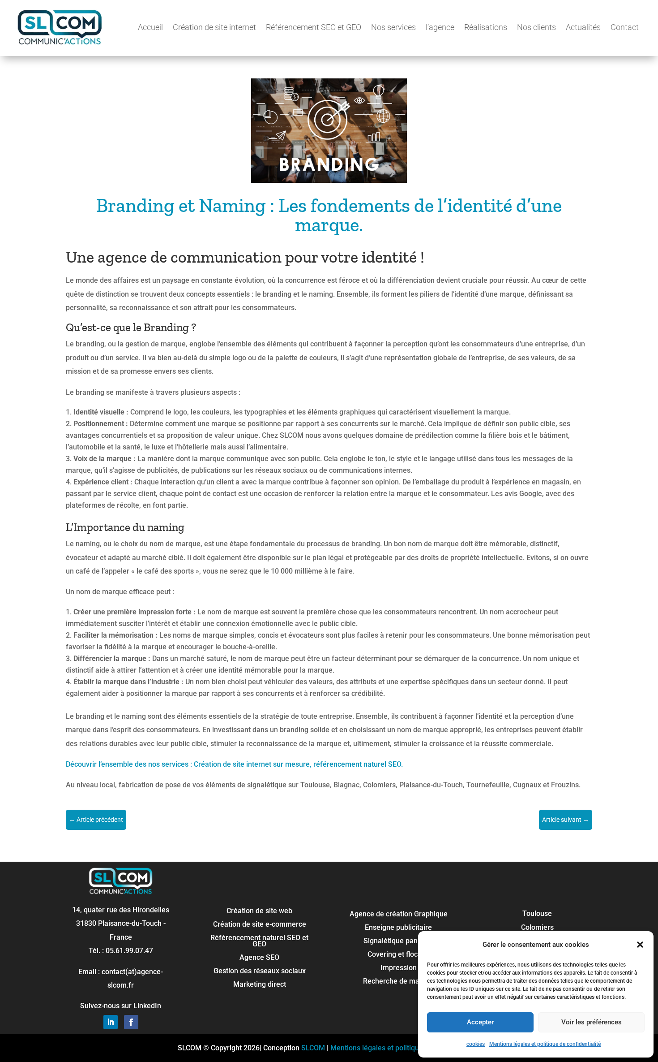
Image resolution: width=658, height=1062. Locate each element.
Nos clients (536, 27)
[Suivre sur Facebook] (131, 1022)
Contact (625, 27)
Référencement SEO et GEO (313, 27)
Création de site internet (214, 27)
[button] (640, 944)
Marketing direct (259, 985)
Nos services (393, 27)
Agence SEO (259, 958)
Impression (398, 968)
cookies (475, 1044)
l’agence (440, 27)
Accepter (480, 1022)
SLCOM (313, 1048)
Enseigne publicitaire (398, 928)
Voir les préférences (591, 1022)
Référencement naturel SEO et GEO (259, 941)
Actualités (583, 27)
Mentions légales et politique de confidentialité (545, 1044)
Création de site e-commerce (259, 924)
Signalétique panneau (398, 941)
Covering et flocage (398, 954)
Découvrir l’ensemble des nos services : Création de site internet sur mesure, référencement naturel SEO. (234, 764)
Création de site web (259, 911)
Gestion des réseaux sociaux (260, 971)
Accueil (150, 27)
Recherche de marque (398, 981)
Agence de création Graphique (399, 914)
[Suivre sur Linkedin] (110, 1022)
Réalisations (485, 27)
